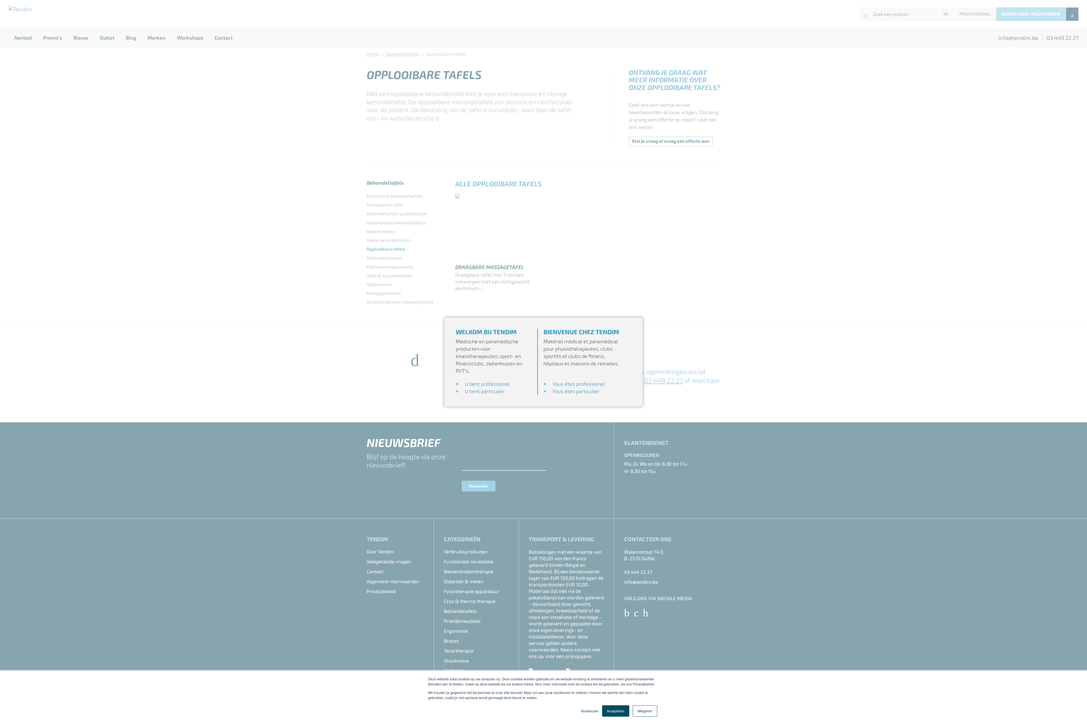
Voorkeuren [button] (590, 710)
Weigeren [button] (644, 710)
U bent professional (487, 384)
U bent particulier (484, 391)
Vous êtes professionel (579, 384)
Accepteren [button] (615, 710)
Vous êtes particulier (576, 391)
